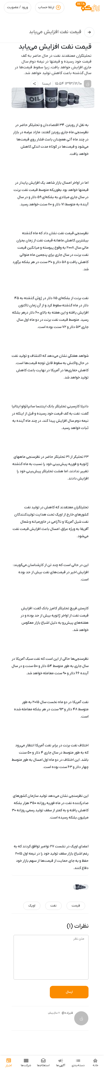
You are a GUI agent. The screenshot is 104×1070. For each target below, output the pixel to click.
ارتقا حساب (46, 7)
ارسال (69, 992)
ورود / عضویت (17, 7)
